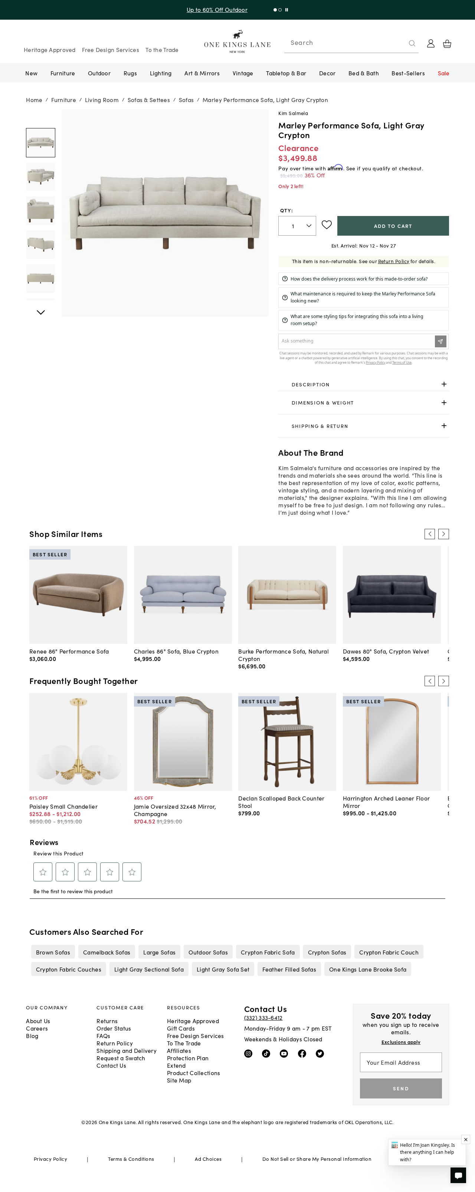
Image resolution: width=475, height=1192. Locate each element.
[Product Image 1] (40, 176)
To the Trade (161, 49)
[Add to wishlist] (327, 225)
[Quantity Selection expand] (309, 225)
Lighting (161, 73)
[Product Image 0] (40, 142)
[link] (363, 384)
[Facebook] (303, 1053)
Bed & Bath (363, 73)
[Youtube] (285, 1053)
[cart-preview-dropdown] (447, 44)
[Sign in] (431, 43)
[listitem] (52, 951)
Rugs (130, 73)
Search (302, 42)
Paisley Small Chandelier (63, 806)
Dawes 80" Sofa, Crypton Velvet (386, 651)
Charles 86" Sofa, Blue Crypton (176, 651)
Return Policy (394, 261)
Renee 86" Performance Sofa (69, 651)
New (31, 73)
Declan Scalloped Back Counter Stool (281, 801)
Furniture (62, 73)
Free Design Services (110, 49)
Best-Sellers (408, 73)
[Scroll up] (40, 308)
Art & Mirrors (202, 73)
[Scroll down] (40, 117)
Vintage (243, 73)
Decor (327, 73)
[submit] (412, 43)
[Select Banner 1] (280, 10)
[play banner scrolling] (286, 10)
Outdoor (99, 73)
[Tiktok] (267, 1053)
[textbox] (297, 226)
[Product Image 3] (40, 244)
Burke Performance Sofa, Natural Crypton (283, 654)
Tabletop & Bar (286, 73)
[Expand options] (444, 384)
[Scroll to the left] (430, 534)
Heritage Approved (50, 49)
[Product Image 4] (40, 278)
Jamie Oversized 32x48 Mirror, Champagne (175, 810)
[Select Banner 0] (275, 10)
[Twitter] (321, 1053)
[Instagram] (250, 1053)
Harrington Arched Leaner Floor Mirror (386, 801)
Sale (444, 73)
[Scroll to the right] (443, 534)
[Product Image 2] (40, 210)
